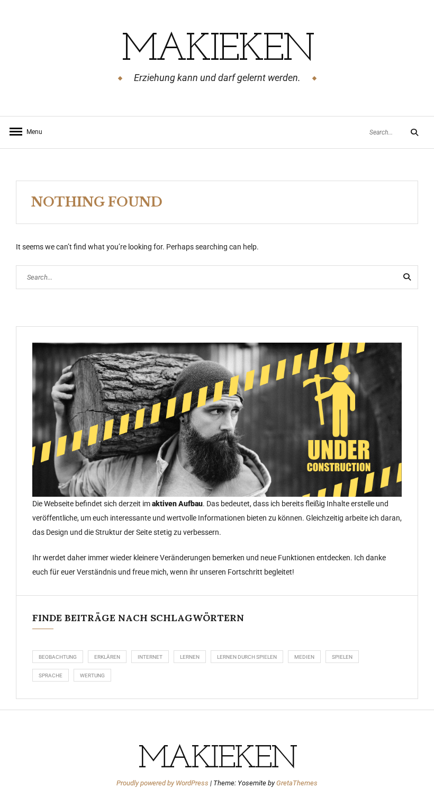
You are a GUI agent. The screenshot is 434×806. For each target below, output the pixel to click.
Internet (150, 657)
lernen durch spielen (247, 657)
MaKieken (217, 50)
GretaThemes (297, 783)
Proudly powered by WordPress (163, 783)
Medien (304, 657)
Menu (31, 132)
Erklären (107, 657)
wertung (92, 675)
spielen (342, 657)
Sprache (50, 675)
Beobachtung (58, 657)
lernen (190, 657)
